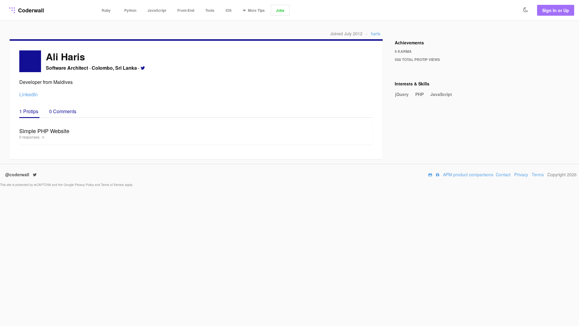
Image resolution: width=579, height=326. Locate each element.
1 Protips (29, 111)
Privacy (521, 174)
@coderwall (17, 174)
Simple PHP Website (44, 131)
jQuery (402, 94)
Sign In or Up (555, 10)
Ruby (106, 10)
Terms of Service (113, 185)
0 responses (29, 136)
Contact (503, 174)
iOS (229, 10)
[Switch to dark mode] (525, 10)
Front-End (185, 10)
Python (130, 10)
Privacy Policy (85, 185)
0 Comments (62, 111)
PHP (419, 94)
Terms (538, 174)
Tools (209, 10)
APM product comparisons (468, 174)
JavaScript (156, 10)
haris (375, 33)
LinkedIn (28, 94)
